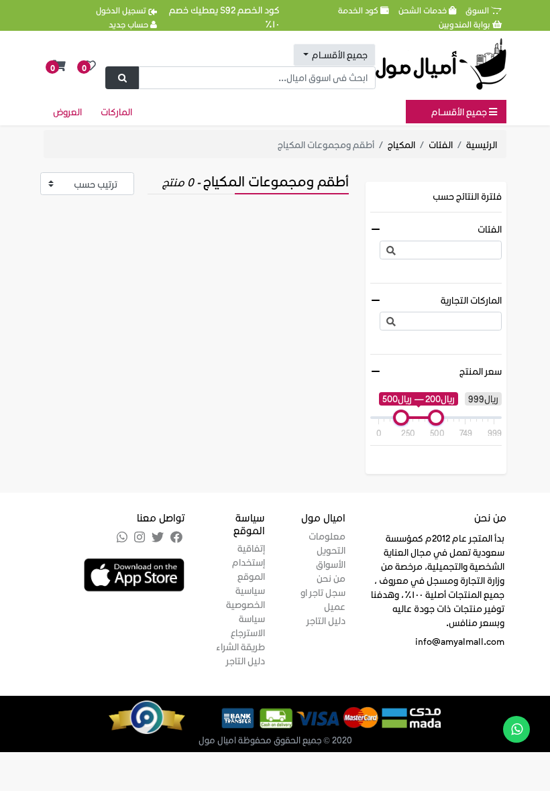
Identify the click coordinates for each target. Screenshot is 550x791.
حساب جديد (129, 24)
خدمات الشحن (423, 10)
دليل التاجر (326, 620)
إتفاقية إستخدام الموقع (248, 562)
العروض (67, 111)
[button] (59, 66)
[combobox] (334, 55)
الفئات (441, 144)
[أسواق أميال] (441, 64)
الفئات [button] (490, 229)
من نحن (331, 578)
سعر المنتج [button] (480, 371)
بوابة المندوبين (465, 24)
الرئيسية (481, 144)
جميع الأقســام (460, 111)
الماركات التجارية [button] (471, 300)
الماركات (116, 111)
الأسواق (330, 564)
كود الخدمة (359, 10)
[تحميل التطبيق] (134, 573)
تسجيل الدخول (122, 10)
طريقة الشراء (240, 646)
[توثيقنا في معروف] (164, 715)
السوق (478, 10)
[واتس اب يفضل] (516, 729)
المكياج (401, 144)
